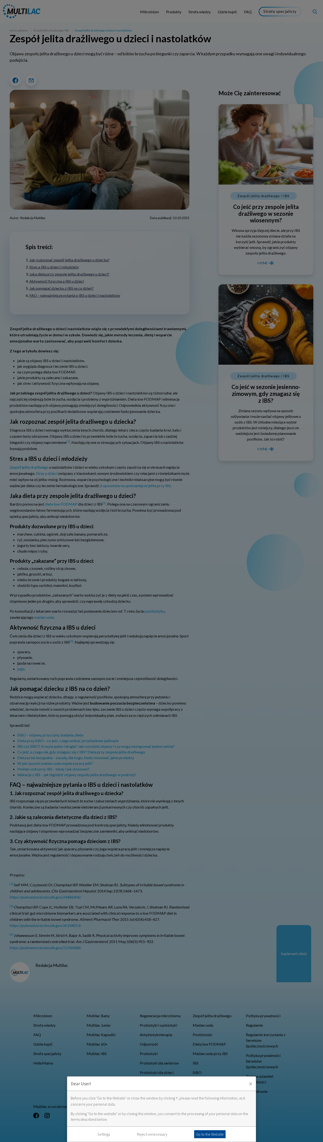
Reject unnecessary (152, 1134)
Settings (103, 1134)
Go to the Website (210, 1134)
